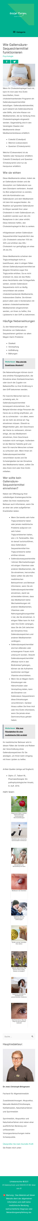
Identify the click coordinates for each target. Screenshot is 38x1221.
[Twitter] (14, 62)
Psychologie (8, 56)
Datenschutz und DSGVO (15, 1185)
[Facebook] (6, 62)
